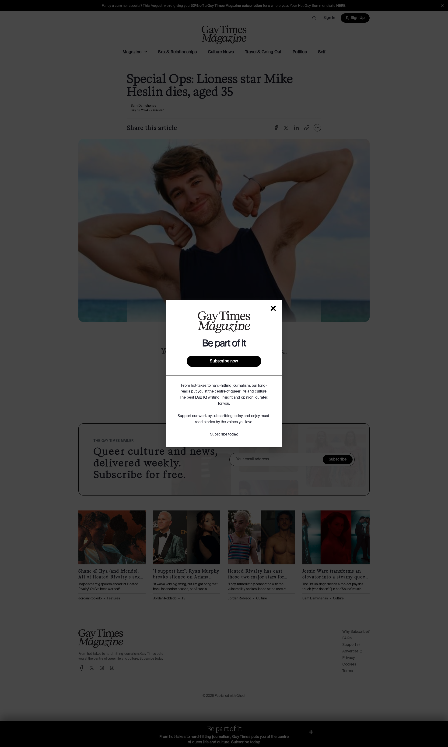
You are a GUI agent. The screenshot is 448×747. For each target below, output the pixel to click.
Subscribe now (224, 361)
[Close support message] (273, 308)
